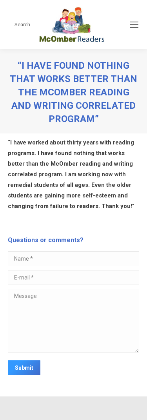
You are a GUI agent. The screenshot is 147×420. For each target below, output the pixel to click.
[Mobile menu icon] (134, 25)
